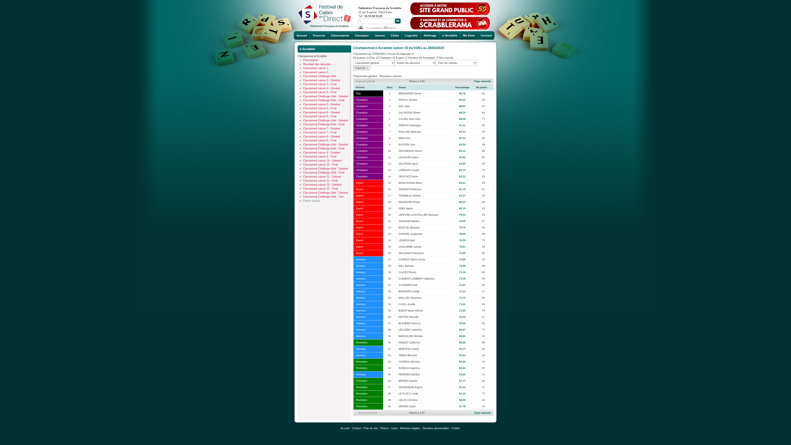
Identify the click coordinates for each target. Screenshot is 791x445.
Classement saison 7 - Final (319, 132)
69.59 (462, 323)
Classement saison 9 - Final (319, 156)
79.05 (462, 221)
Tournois (319, 35)
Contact (486, 35)
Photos (384, 428)
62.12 (462, 387)
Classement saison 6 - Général (321, 112)
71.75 (462, 297)
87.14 (462, 138)
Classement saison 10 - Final (320, 164)
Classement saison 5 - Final (319, 108)
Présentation (310, 60)
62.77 (462, 380)
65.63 (462, 355)
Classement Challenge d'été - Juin (323, 196)
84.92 (462, 157)
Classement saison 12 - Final (320, 188)
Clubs (395, 35)
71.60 (462, 310)
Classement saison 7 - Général (321, 128)
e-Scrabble (449, 35)
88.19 (462, 112)
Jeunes (380, 35)
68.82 (462, 336)
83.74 (462, 170)
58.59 (462, 400)
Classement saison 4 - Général (321, 88)
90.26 (462, 99)
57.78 (462, 406)
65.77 (462, 349)
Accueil (301, 35)
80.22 (462, 202)
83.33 (462, 176)
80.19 (462, 208)
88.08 (462, 119)
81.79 (462, 189)
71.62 (462, 304)
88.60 (462, 106)
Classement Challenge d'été (319, 76)
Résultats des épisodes (317, 64)
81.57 (462, 195)
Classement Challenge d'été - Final (323, 100)
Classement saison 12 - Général (322, 184)
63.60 (462, 374)
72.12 (462, 291)
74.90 (462, 253)
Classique (362, 35)
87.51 (462, 125)
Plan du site (371, 428)
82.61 (462, 183)
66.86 (462, 342)
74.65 (462, 259)
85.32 (462, 151)
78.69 (462, 234)
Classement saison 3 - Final (319, 84)
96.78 (462, 93)
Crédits (456, 428)
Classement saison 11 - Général (322, 176)
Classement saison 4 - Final (319, 92)
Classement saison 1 (315, 68)
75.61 (462, 246)
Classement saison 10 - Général (322, 160)
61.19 (462, 393)
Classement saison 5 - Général (321, 104)
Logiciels (411, 35)
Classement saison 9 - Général (321, 152)
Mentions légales (410, 428)
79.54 (462, 214)
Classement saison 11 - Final (320, 180)
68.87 (462, 329)
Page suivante (482, 81)
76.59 (462, 240)
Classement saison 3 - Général (321, 80)
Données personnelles (436, 428)
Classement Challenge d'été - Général (325, 96)
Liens (394, 428)
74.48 (462, 266)
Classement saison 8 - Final (319, 140)
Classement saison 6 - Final (319, 116)
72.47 (462, 285)
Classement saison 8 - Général (321, 136)
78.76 (462, 227)
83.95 (462, 163)
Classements (340, 35)
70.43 (462, 317)
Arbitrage (430, 35)
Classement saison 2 (315, 72)
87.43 (462, 131)
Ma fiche (469, 35)
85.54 (462, 144)
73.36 (462, 278)
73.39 (462, 272)
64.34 (462, 368)
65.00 (462, 361)
